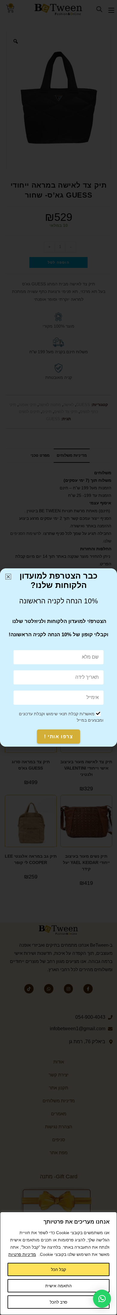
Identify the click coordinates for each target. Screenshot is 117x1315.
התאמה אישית (58, 1285)
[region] (58, 1263)
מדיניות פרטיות (22, 1254)
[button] (102, 1299)
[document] (58, 657)
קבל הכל (58, 1269)
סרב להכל (58, 1302)
